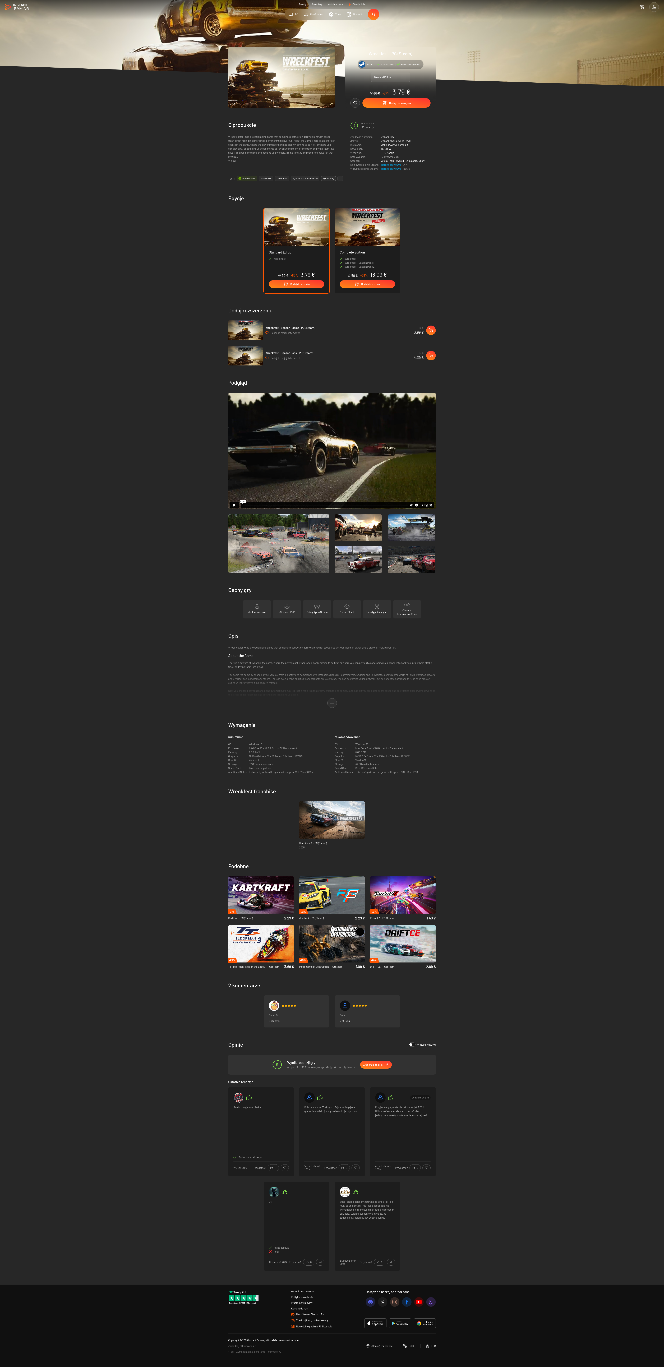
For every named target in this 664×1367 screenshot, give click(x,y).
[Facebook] (407, 1302)
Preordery (316, 4)
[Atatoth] (345, 1192)
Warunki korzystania (302, 1291)
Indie (391, 160)
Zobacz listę (388, 136)
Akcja (384, 160)
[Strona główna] (17, 7)
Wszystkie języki (426, 1044)
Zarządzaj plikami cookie (242, 1345)
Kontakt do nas (299, 1308)
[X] (382, 1302)
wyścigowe (266, 178)
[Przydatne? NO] (285, 1167)
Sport (421, 160)
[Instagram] (394, 1302)
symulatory (328, 178)
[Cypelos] (345, 1005)
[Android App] (400, 1323)
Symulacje (411, 160)
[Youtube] (419, 1302)
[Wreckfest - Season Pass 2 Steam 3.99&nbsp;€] (245, 330)
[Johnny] (238, 1097)
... (340, 178)
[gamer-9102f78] (380, 1097)
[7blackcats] (274, 1192)
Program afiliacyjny (301, 1302)
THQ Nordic (387, 152)
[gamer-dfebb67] (309, 1097)
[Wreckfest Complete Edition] (367, 243)
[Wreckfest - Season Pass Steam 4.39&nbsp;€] (245, 355)
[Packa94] (274, 1005)
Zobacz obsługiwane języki (396, 140)
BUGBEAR (386, 148)
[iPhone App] (375, 1323)
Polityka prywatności (302, 1297)
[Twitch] (431, 1302)
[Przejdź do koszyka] (642, 7)
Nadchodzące (335, 4)
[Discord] (370, 1302)
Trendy (302, 4)
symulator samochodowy (305, 178)
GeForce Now (248, 178)
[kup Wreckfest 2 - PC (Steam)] (332, 820)
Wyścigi (400, 160)
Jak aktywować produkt (394, 144)
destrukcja (282, 178)
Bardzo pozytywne (391, 164)
